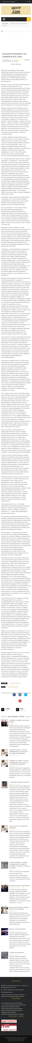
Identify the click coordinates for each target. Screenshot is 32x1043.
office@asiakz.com (8, 992)
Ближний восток (18, 59)
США (16, 724)
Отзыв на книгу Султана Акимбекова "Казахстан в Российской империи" (18, 751)
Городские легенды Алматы (19, 782)
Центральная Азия (19, 888)
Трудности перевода (16, 952)
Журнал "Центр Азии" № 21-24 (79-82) (15, 60)
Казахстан (17, 755)
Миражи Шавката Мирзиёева (19, 885)
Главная (6, 23)
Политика (17, 954)
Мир (16, 911)
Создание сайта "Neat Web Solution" (16, 1040)
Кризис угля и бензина (17, 929)
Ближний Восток (12, 686)
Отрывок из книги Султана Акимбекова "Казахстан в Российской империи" (19, 762)
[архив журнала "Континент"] (9, 1021)
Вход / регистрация (8, 1)
